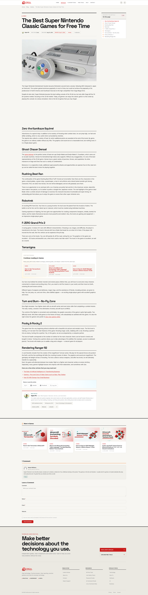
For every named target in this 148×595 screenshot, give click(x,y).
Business (112, 583)
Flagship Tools (72, 2)
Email (23, 505)
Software (112, 578)
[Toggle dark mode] (124, 2)
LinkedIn (51, 406)
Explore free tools (107, 554)
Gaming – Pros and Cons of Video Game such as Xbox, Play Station (45, 374)
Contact (92, 2)
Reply (25, 476)
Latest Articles (66, 572)
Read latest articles (107, 549)
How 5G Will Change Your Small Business (36, 377)
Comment (24, 485)
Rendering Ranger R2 (110, 36)
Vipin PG (27, 32)
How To (111, 575)
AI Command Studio (91, 581)
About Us (65, 575)
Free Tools (81, 2)
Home (57, 2)
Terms (114, 592)
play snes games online (53, 317)
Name (24, 499)
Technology (112, 572)
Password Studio (90, 578)
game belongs (29, 154)
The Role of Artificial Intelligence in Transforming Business (42, 371)
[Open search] (121, 2)
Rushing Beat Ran (109, 25)
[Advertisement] (59, 112)
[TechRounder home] (27, 569)
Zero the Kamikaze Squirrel (112, 21)
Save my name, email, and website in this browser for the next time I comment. (40, 517)
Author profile (35, 406)
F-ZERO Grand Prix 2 (110, 28)
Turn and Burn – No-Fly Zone (112, 32)
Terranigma (107, 30)
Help (87, 2)
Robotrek (107, 27)
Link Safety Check (90, 575)
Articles (63, 2)
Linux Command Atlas (91, 583)
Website (44, 406)
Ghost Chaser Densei (110, 23)
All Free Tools (89, 572)
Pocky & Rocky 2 (109, 34)
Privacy (110, 592)
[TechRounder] (26, 2)
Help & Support (66, 581)
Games (24, 16)
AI (110, 581)
